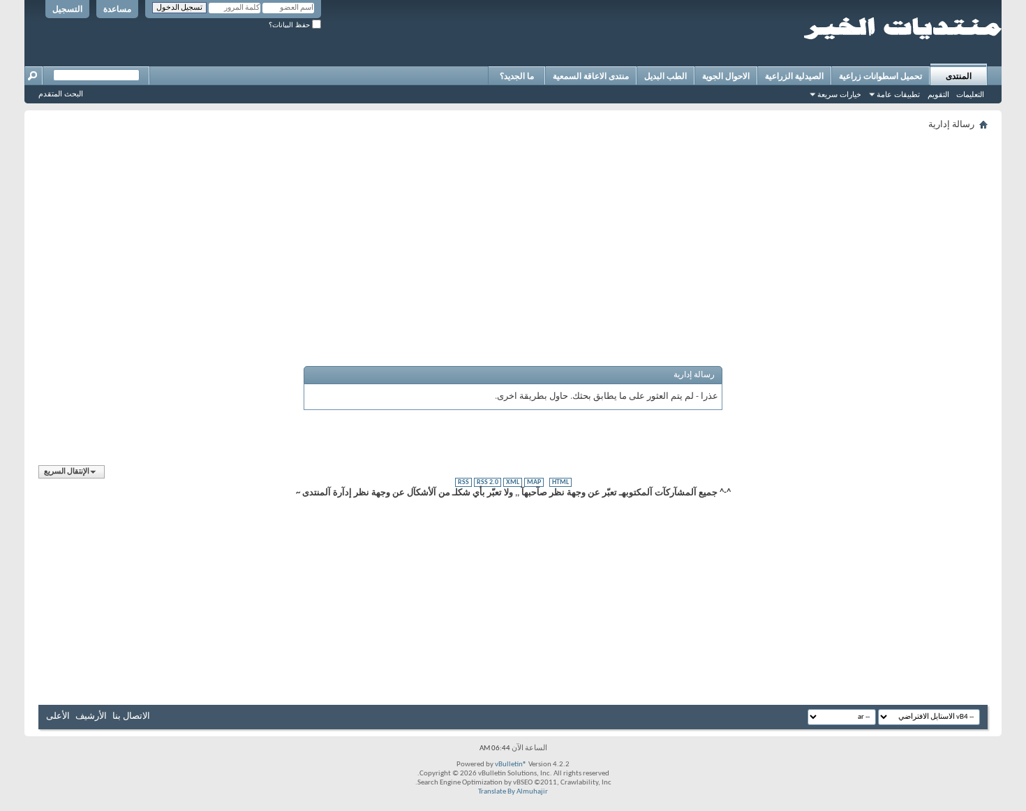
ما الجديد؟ (517, 76)
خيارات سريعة (839, 94)
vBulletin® (511, 764)
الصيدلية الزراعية (794, 76)
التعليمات (970, 94)
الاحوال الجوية (726, 76)
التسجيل (67, 9)
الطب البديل (665, 76)
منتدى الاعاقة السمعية (591, 76)
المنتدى (959, 76)
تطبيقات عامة (898, 94)
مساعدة (117, 9)
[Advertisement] (569, 232)
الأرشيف (91, 716)
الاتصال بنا (131, 716)
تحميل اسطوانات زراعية (880, 76)
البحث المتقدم (60, 93)
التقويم (938, 94)
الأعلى (58, 716)
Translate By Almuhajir (513, 792)
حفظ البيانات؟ (290, 25)
